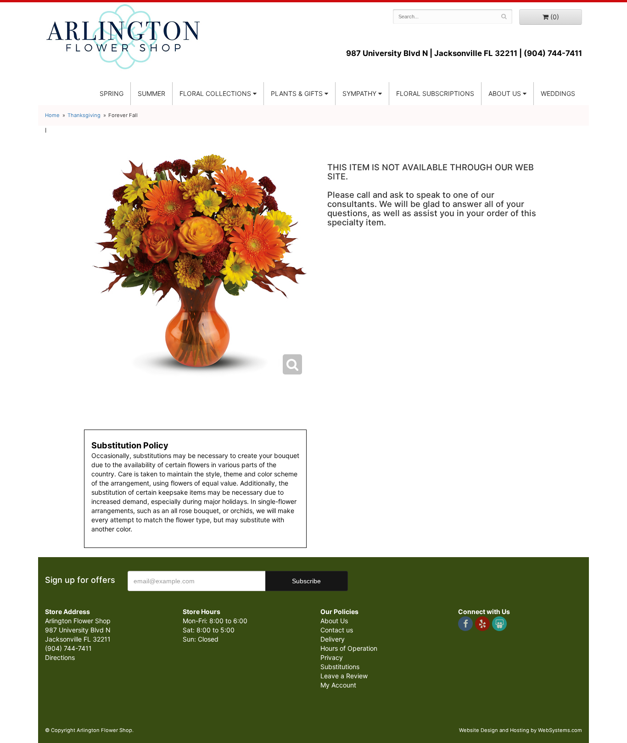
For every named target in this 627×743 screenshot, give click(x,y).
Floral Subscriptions (435, 93)
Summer (151, 93)
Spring (111, 93)
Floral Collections (215, 93)
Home (52, 115)
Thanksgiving (84, 115)
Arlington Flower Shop (123, 36)
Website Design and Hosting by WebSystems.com (520, 730)
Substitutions (339, 666)
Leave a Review (344, 676)
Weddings (558, 93)
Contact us (336, 630)
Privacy (331, 657)
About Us (334, 621)
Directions (60, 657)
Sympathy (359, 93)
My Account (338, 685)
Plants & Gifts (297, 93)
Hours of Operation (348, 648)
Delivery (332, 639)
